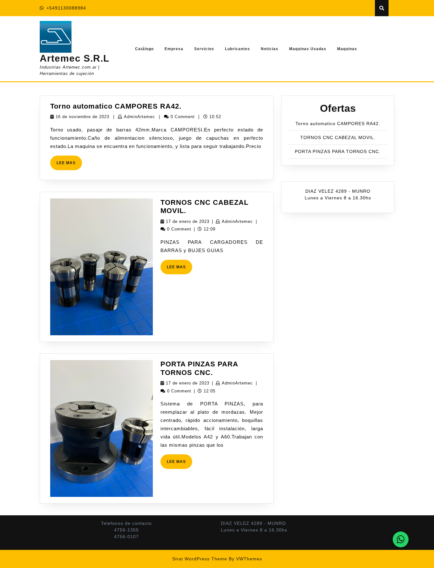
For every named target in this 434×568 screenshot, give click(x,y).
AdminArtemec (139, 116)
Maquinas (347, 49)
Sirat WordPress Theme (199, 558)
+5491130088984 (66, 7)
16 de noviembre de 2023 (82, 116)
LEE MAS (69, 165)
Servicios (204, 49)
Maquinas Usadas (307, 49)
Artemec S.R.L (74, 58)
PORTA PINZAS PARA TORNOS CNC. (199, 368)
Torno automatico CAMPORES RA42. (115, 106)
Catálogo (144, 49)
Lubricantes (237, 49)
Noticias (269, 49)
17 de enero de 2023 (187, 221)
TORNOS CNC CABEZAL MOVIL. (338, 137)
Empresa (174, 49)
